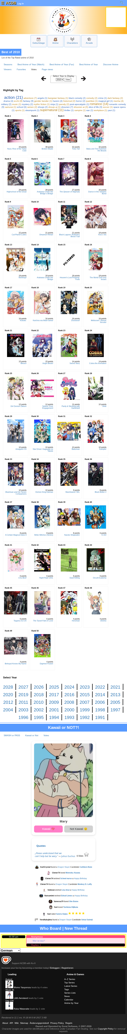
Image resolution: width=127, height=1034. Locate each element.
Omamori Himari (46, 235)
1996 (23, 717)
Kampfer (102, 449)
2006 (100, 702)
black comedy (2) (77, 98)
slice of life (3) (95, 107)
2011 (23, 702)
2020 (8, 694)
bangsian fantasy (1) (58, 98)
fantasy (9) (28, 101)
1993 (69, 717)
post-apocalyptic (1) (79, 104)
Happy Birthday (80, 878)
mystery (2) (27, 104)
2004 (8, 709)
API (11, 1023)
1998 (100, 709)
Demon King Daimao (44, 492)
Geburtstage (39, 43)
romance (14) (99, 104)
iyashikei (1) (92, 101)
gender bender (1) (43, 101)
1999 (85, 709)
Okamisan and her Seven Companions (15, 493)
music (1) (16, 104)
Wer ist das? (39, 941)
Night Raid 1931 (46, 578)
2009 (54, 702)
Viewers (7, 69)
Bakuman (76, 449)
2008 (69, 702)
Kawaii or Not (31, 735)
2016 (69, 694)
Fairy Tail (76, 149)
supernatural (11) (52, 110)
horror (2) (80, 101)
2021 (115, 687)
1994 (54, 717)
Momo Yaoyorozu (22, 987)
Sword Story (75, 363)
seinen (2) (32, 107)
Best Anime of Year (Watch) (31, 64)
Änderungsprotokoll (39, 1023)
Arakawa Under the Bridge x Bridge (45, 193)
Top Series (69, 982)
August (8, 979)
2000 (69, 709)
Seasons (8, 64)
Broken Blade (47, 149)
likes (80, 855)
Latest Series (70, 986)
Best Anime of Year (88, 64)
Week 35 (9, 990)
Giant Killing (75, 578)
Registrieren (67, 968)
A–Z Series (69, 979)
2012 (8, 702)
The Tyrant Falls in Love (43, 621)
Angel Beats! (47, 363)
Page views (47, 69)
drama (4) (8, 101)
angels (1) (42, 98)
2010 (39, 702)
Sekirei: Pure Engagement (47, 407)
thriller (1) (69, 110)
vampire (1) (80, 110)
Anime (55, 43)
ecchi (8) (18, 101)
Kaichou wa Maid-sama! (43, 320)
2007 (85, 702)
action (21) (13, 97)
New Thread (76, 928)
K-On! (104, 535)
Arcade (89, 43)
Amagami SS (20, 449)
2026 (39, 687)
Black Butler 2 (100, 492)
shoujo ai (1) (54, 107)
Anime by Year (71, 1003)
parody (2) (64, 104)
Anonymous (37, 936)
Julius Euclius (68, 856)
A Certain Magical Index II (15, 535)
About (5, 1023)
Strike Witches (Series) (43, 535)
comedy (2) (91, 98)
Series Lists (70, 993)
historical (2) (69, 101)
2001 (54, 709)
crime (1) (102, 98)
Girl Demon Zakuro (18, 406)
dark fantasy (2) (115, 98)
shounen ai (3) (81, 107)
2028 (8, 687)
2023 (85, 687)
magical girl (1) (105, 101)
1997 (115, 709)
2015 (85, 694)
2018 (39, 694)
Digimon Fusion (46, 664)
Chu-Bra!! (22, 578)
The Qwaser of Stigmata (70, 192)
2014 (100, 694)
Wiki (17, 1023)
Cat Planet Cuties (19, 235)
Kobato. (23, 320)
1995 (39, 717)
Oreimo (103, 621)
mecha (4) (119, 101)
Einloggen (55, 968)
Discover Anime (110, 64)
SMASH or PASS (12, 735)
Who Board (50, 928)
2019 (23, 694)
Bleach (23, 363)
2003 (23, 709)
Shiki (104, 406)
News (67, 996)
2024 (69, 687)
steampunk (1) (32, 110)
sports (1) (20, 110)
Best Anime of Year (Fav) (62, 64)
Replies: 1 (36, 945)
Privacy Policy (57, 1023)
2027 (23, 687)
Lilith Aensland (20, 998)
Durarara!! (75, 320)
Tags (66, 989)
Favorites (21, 69)
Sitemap (24, 1023)
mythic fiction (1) (42, 104)
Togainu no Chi (20, 621)
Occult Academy (99, 578)
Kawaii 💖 (48, 828)
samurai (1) (10, 107)
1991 (100, 717)
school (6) (22, 107)
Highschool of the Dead (16, 192)
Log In (20, 3)
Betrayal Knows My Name (15, 664)
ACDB (11, 3)
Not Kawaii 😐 (78, 828)
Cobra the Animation (97, 363)
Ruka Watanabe (21, 1009)
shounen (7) (67, 107)
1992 (85, 717)
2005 (115, 702)
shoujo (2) (43, 107)
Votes (46, 735)
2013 (115, 694)
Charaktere (72, 43)
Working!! (22, 277)
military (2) (6, 104)
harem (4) (58, 101)
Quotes (41, 846)
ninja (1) (54, 104)
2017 (54, 694)
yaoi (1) (111, 110)
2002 (39, 709)
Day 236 (9, 1000)
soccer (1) (108, 107)
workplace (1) (100, 110)
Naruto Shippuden (72, 535)
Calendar (68, 999)
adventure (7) (30, 98)
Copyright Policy (106, 1028)
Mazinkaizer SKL (73, 492)
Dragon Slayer (64, 867)
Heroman (76, 621)
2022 (100, 687)
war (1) (89, 110)
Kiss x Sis (102, 235)
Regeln (68, 1023)
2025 (54, 687)
